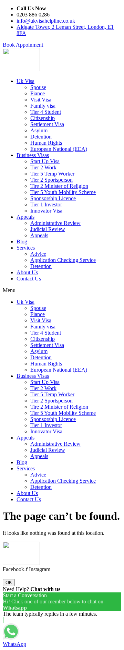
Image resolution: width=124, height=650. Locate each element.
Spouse (38, 87)
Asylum (39, 130)
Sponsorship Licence (53, 198)
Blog (22, 241)
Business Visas (33, 155)
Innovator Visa (46, 211)
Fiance (37, 93)
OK (9, 582)
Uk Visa (25, 81)
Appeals (25, 217)
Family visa (42, 106)
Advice (38, 254)
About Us (27, 272)
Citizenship (42, 118)
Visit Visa (40, 100)
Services (26, 248)
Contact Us (29, 278)
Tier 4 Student (45, 112)
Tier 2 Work (43, 167)
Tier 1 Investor (46, 204)
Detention (41, 137)
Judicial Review (47, 229)
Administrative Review (55, 223)
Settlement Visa (47, 124)
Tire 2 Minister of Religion (59, 186)
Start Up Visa (45, 161)
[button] (23, 45)
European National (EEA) (58, 149)
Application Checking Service (63, 260)
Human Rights (46, 143)
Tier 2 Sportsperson (51, 180)
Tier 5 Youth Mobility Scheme (63, 192)
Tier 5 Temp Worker (52, 174)
